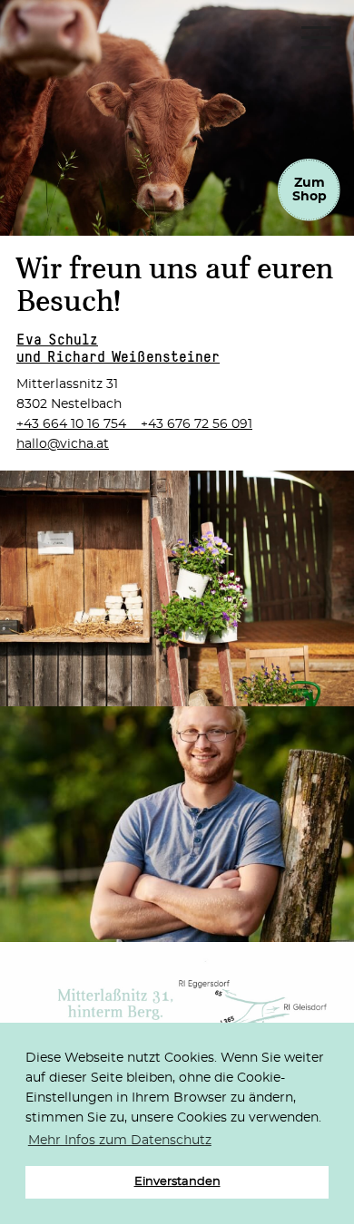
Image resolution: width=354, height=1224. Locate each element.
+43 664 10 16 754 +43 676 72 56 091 (134, 424)
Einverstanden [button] (177, 1182)
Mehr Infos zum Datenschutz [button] (119, 1140)
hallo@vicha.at (62, 444)
